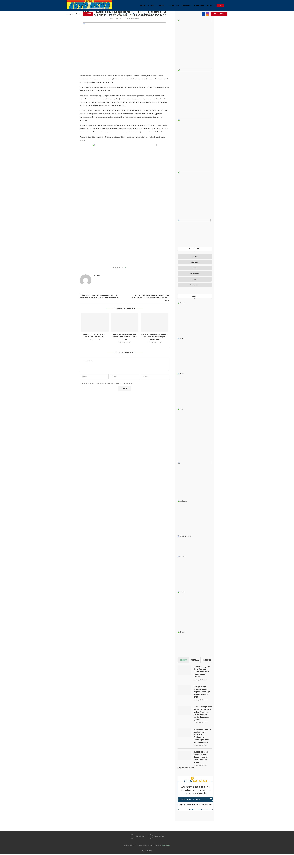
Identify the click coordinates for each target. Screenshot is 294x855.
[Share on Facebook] (130, 267)
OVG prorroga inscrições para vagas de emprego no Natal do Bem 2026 (202, 692)
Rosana (119, 18)
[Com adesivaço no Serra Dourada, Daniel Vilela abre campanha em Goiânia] (184, 670)
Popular (195, 660)
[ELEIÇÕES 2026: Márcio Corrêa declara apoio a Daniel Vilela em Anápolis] (184, 755)
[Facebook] (203, 14)
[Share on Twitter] (132, 267)
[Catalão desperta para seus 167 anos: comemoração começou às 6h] (154, 322)
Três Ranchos (173, 5)
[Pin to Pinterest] (134, 267)
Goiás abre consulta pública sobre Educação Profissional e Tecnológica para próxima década (202, 735)
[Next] (98, 14)
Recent (183, 660)
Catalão (151, 5)
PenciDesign (166, 845)
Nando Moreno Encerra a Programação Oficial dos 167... (125, 337)
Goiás (209, 5)
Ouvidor (161, 5)
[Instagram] (207, 14)
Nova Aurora (199, 5)
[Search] (226, 5)
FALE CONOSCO (219, 14)
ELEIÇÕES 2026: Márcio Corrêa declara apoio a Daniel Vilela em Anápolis (201, 757)
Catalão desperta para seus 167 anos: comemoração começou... (154, 337)
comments (206, 660)
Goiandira (186, 5)
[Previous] (95, 14)
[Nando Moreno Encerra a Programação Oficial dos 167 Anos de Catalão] (124, 322)
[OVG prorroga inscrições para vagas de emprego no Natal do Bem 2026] (184, 690)
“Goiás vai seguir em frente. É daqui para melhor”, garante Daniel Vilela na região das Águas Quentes (203, 713)
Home (142, 5)
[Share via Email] (136, 267)
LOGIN (220, 5)
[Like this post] (127, 267)
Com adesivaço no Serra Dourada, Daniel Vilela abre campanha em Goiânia (128, 14)
